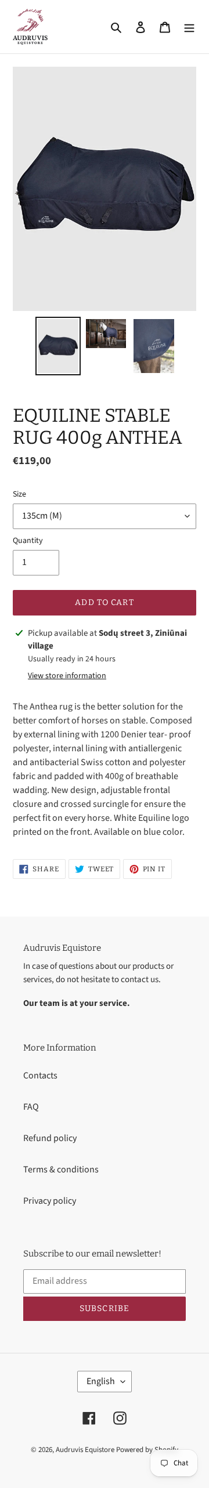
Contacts (40, 1075)
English (101, 1381)
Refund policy (50, 1138)
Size (19, 494)
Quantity (28, 540)
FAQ (31, 1106)
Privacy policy (49, 1200)
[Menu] (189, 26)
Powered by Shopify (147, 1449)
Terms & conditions (61, 1169)
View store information (67, 676)
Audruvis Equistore (85, 1449)
